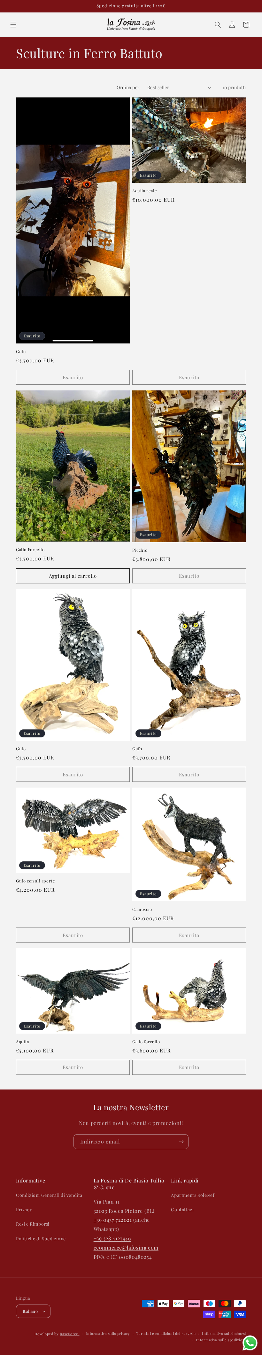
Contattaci (182, 1209)
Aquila (22, 1041)
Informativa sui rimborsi (224, 1333)
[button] (13, 25)
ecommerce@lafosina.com (126, 1247)
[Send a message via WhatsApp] (250, 1343)
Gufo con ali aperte (35, 880)
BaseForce (69, 1333)
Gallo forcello (146, 1041)
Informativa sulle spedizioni (221, 1339)
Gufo (21, 351)
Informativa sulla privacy (108, 1333)
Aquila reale (144, 190)
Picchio (139, 550)
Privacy (24, 1209)
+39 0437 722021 (113, 1219)
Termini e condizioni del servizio (166, 1333)
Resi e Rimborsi (33, 1224)
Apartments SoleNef (192, 1195)
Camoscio (142, 909)
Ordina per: (129, 87)
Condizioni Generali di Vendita (49, 1195)
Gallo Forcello (30, 549)
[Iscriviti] (181, 1141)
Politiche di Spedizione (41, 1239)
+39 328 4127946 (112, 1238)
